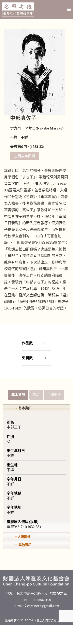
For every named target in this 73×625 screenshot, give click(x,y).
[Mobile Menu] (69, 9)
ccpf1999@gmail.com (43, 606)
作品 (36, 395)
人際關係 (24, 537)
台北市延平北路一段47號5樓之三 (42, 593)
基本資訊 (18, 395)
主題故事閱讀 (24, 156)
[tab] (36, 408)
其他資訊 (24, 545)
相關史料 (54, 395)
